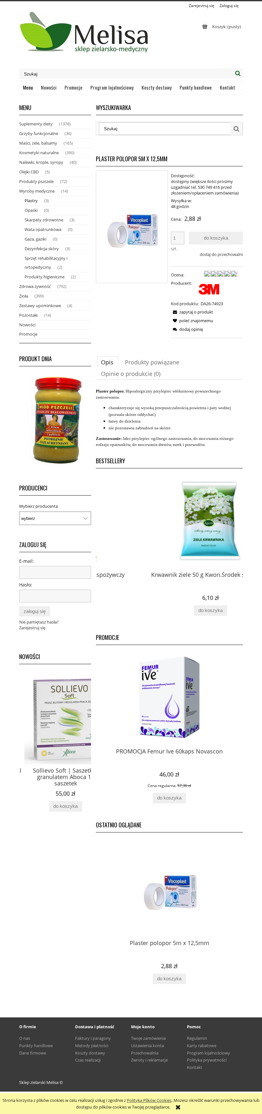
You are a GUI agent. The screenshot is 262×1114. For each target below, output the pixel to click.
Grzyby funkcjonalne (38, 133)
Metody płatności (91, 1045)
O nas (24, 1038)
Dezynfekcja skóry (42, 248)
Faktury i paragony (93, 1038)
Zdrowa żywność (35, 286)
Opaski (31, 210)
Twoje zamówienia (148, 1038)
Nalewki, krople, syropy (41, 162)
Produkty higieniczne (45, 277)
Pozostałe (28, 315)
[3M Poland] (209, 288)
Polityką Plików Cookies (149, 1100)
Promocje (28, 334)
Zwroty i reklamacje (149, 1060)
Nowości (27, 325)
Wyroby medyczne (37, 191)
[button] (192, 312)
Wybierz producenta (38, 506)
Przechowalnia (144, 1053)
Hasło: (25, 585)
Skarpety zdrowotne (44, 220)
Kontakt (194, 1067)
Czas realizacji (88, 1060)
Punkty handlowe (36, 1045)
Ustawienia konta (147, 1045)
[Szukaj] (238, 73)
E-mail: (26, 561)
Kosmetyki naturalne (39, 152)
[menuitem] (28, 87)
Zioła (23, 296)
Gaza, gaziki (35, 239)
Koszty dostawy (90, 1053)
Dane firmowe (32, 1053)
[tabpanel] (169, 418)
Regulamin (197, 1038)
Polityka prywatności (207, 1060)
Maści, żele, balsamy (38, 143)
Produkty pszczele (36, 181)
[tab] (108, 362)
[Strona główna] (84, 35)
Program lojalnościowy (208, 1053)
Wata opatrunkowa (43, 229)
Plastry (31, 200)
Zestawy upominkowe (40, 305)
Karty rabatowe (201, 1045)
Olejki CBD (29, 172)
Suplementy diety (36, 124)
